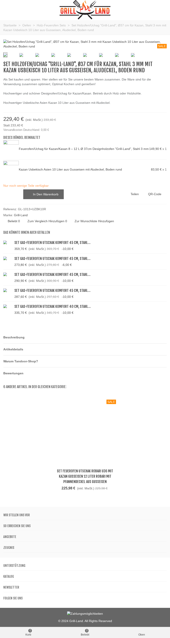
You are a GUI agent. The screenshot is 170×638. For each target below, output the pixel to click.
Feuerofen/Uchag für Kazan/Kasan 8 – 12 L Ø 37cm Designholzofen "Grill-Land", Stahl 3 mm (84, 149)
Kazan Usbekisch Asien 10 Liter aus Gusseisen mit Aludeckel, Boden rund (70, 169)
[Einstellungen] (162, 9)
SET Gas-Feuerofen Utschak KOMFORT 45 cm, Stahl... (52, 242)
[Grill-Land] (85, 9)
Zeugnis (8, 548)
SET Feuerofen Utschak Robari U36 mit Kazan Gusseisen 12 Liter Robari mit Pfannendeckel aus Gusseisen (85, 476)
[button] (85, 337)
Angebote (9, 537)
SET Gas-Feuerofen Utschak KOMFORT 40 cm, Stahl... (52, 306)
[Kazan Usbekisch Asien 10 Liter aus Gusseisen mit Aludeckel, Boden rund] (11, 170)
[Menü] (7, 9)
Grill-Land (21, 215)
